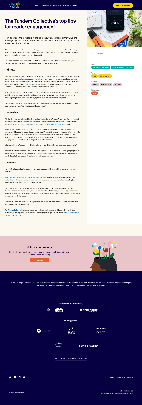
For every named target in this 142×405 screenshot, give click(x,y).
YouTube (8, 215)
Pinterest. (17, 215)
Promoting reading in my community (122, 67)
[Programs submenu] (70, 5)
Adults (94, 76)
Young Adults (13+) (105, 76)
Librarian (95, 84)
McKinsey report (30, 84)
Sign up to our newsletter (123, 5)
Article (94, 93)
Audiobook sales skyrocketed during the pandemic (22, 177)
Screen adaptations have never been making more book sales (41, 124)
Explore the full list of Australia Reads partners (71, 358)
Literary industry (106, 84)
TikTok (69, 213)
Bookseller (117, 84)
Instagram (75, 213)
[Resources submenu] (50, 5)
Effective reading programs (101, 67)
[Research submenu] (60, 5)
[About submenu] (39, 5)
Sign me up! (39, 260)
